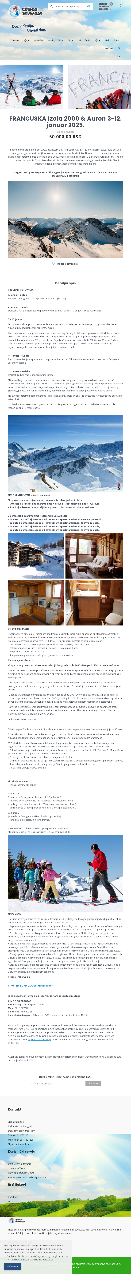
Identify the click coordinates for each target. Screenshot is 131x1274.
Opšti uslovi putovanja (39, 1039)
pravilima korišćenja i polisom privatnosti (32, 1259)
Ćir (119, 48)
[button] (127, 87)
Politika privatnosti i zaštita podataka (27, 1177)
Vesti (50, 40)
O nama (12, 1205)
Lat (119, 56)
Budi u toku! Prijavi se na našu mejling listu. (65, 1077)
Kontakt (109, 48)
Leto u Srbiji (84, 40)
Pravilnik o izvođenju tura (21, 1172)
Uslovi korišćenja (16, 1168)
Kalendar (38, 40)
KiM (107, 40)
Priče (116, 40)
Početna (14, 40)
